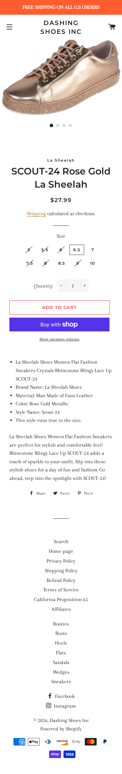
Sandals (61, 662)
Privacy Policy (61, 561)
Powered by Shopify (61, 729)
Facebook (64, 696)
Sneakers (61, 681)
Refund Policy (61, 580)
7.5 (29, 263)
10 (92, 263)
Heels (61, 643)
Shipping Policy (61, 571)
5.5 (44, 249)
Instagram (64, 706)
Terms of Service (61, 590)
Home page (61, 551)
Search (61, 541)
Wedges (61, 672)
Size (61, 236)
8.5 (61, 263)
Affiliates (61, 609)
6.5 (76, 249)
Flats (61, 653)
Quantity (43, 286)
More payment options (59, 339)
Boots (61, 633)
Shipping (36, 213)
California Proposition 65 (61, 599)
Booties (61, 624)
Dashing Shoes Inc (61, 27)
